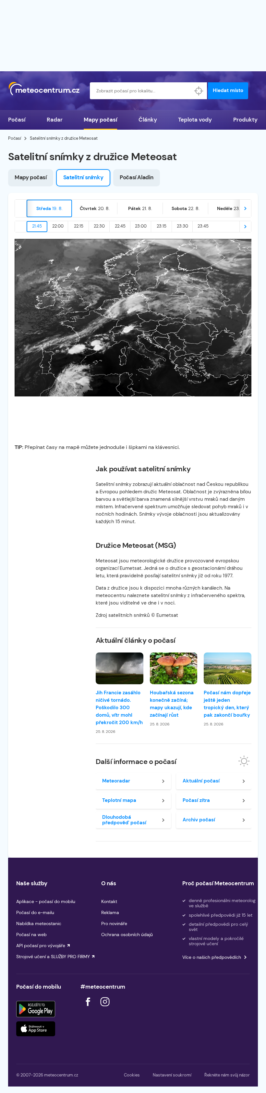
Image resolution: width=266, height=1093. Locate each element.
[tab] (49, 208)
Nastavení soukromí (172, 1075)
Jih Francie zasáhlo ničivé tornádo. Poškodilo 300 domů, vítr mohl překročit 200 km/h (119, 707)
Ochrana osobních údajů (127, 934)
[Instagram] (105, 1008)
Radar (55, 119)
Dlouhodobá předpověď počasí (124, 820)
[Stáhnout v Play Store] (35, 1009)
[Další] (245, 208)
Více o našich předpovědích (211, 957)
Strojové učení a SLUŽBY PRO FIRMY (53, 956)
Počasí (16, 119)
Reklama (110, 912)
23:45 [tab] (203, 226)
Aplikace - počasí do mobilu (45, 901)
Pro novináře (114, 923)
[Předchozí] (21, 208)
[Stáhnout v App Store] (35, 1028)
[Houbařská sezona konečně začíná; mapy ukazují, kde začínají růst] (174, 668)
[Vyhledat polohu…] (198, 90)
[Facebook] (88, 1008)
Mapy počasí (100, 119)
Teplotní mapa (119, 800)
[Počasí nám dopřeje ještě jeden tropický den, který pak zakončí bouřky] (227, 668)
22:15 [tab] (78, 226)
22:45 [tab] (120, 226)
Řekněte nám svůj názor (227, 1075)
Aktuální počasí (201, 781)
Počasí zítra (196, 800)
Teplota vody (195, 119)
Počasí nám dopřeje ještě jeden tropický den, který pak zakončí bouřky (227, 703)
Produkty (245, 119)
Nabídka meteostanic (38, 923)
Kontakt (109, 901)
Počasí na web (31, 934)
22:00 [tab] (58, 226)
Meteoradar (116, 781)
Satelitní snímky (83, 177)
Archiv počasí (199, 820)
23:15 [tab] (161, 226)
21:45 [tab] (37, 226)
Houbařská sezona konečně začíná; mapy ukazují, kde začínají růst (172, 703)
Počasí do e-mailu (35, 912)
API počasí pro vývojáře (40, 945)
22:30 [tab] (99, 226)
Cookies (132, 1075)
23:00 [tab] (141, 226)
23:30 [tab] (182, 226)
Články (148, 119)
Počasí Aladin (136, 177)
